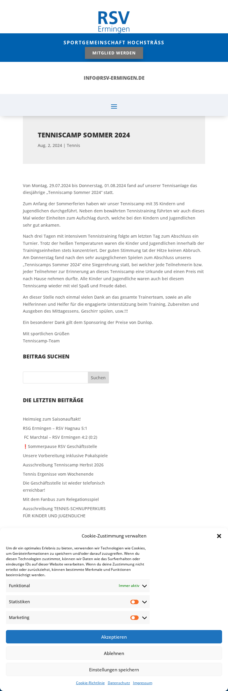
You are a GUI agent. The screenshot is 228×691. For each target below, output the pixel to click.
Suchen (98, 377)
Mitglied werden (114, 53)
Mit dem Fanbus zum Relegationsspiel (61, 499)
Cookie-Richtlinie (90, 682)
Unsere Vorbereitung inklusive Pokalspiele (65, 455)
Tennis (73, 145)
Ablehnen (114, 653)
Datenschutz (119, 682)
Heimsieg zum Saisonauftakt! (52, 419)
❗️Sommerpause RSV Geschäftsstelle (60, 446)
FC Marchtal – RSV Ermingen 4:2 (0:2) (60, 437)
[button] (219, 536)
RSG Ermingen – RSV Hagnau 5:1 (55, 428)
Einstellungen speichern (114, 670)
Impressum (142, 682)
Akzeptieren (114, 637)
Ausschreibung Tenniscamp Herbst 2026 (63, 465)
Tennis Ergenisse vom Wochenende (58, 474)
